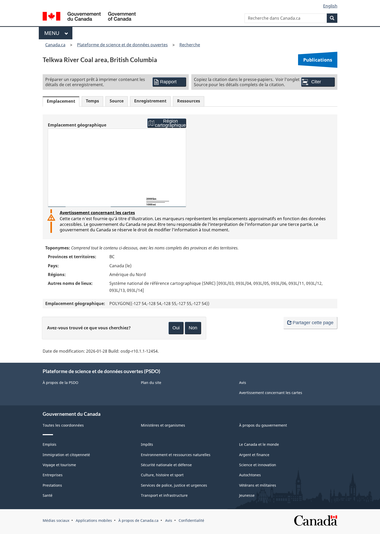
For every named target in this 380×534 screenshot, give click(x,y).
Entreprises (53, 474)
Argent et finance (254, 454)
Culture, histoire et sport (162, 474)
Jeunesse (247, 495)
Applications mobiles (94, 520)
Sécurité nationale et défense (166, 464)
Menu (53, 32)
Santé (47, 495)
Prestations (52, 485)
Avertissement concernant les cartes (97, 213)
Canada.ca (55, 45)
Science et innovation (257, 464)
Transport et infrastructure (164, 495)
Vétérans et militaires (257, 485)
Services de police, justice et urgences (174, 485)
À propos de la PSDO (60, 382)
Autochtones (250, 474)
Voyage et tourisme (59, 464)
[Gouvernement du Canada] (89, 17)
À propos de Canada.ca (138, 520)
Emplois (49, 444)
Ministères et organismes (163, 425)
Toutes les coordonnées (63, 425)
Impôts (147, 444)
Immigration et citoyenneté (66, 454)
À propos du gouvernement (263, 425)
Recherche (189, 45)
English (330, 6)
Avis (242, 382)
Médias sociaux (56, 520)
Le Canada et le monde (259, 444)
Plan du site (151, 382)
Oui (176, 327)
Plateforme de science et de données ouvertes (122, 45)
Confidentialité (191, 520)
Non (193, 327)
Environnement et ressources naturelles (175, 454)
